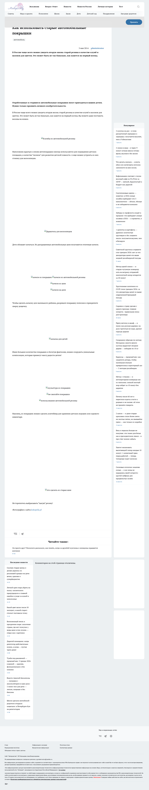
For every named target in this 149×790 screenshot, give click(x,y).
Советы (11, 14)
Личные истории (105, 6)
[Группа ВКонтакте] (100, 736)
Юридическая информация (40, 748)
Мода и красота (26, 14)
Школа (57, 14)
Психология (43, 14)
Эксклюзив (34, 6)
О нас (6, 745)
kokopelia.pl (36, 510)
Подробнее (62, 770)
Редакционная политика (12, 748)
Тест (121, 6)
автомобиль (19, 39)
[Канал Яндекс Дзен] (111, 736)
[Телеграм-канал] (105, 736)
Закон (68, 14)
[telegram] (23, 533)
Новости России (84, 6)
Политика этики (65, 745)
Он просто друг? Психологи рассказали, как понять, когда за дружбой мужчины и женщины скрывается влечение (55, 550)
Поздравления (109, 14)
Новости (67, 6)
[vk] (16, 533)
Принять (134, 22)
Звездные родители (128, 14)
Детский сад (92, 14)
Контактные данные (66, 748)
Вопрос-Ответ (51, 6)
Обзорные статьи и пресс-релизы (15, 750)
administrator (97, 48)
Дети (79, 14)
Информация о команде (39, 745)
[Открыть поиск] (138, 6)
